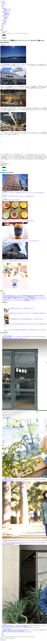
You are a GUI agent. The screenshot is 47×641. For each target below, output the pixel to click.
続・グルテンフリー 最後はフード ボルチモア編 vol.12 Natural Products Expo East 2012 (20, 220)
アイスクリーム (38, 297)
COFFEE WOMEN (7, 14)
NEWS (5, 20)
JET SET (3, 15)
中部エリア (26, 298)
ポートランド (22, 298)
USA (3, 193)
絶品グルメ (22, 300)
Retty (24, 297)
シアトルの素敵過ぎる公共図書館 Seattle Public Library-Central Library (17, 260)
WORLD (5, 19)
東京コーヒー (8, 300)
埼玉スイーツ (38, 298)
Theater (26, 297)
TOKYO (29, 297)
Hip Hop (31, 295)
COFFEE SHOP (6, 12)
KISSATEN (6, 13)
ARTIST (5, 541)
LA (18, 297)
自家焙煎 (27, 300)
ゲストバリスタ (23, 338)
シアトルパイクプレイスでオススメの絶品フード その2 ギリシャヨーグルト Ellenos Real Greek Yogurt (22, 240)
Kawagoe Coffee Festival (9, 338)
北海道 (29, 298)
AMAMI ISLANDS (6, 295)
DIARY (5, 22)
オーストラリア (42, 297)
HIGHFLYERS (26, 295)
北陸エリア (33, 298)
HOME (6, 31)
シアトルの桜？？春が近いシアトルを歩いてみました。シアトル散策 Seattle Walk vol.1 (20, 196)
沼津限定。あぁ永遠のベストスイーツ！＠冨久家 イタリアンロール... (22, 308)
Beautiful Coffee (15, 295)
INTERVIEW (4, 8)
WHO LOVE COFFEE (7, 9)
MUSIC (21, 297)
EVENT (5, 21)
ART (12, 295)
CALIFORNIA (6, 17)
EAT (19, 295)
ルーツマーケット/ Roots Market (6, 86)
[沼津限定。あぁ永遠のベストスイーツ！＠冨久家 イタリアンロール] (6, 308)
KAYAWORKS (13, 297)
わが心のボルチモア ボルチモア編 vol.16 (13, 199)
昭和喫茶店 (4, 300)
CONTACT (4, 3)
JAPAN (5, 18)
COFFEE (3, 11)
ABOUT (3, 2)
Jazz (39, 295)
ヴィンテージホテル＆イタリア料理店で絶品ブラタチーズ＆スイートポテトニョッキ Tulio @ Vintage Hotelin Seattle (25, 192)
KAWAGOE (6, 16)
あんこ (35, 297)
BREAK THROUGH (7, 10)
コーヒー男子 (7, 298)
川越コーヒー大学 (43, 298)
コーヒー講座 (13, 298)
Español (21, 295)
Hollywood (35, 295)
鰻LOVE (34, 300)
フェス (18, 298)
